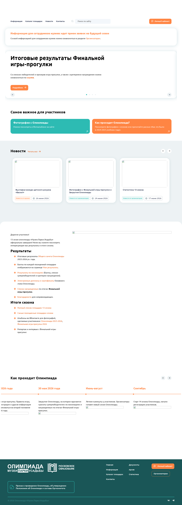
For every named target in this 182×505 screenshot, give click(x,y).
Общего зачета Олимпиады (51, 256)
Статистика (134, 474)
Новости (49, 21)
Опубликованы (18, 76)
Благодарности (24, 297)
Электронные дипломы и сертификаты (35, 281)
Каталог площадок (33, 21)
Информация (16, 21)
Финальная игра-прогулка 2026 (32, 324)
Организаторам (93, 38)
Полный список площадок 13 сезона (34, 308)
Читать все (33, 151)
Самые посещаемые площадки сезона (35, 313)
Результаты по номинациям (30, 273)
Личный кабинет (162, 21)
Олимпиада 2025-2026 (51, 321)
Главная (109, 465)
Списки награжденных (27, 289)
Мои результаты (50, 267)
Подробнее (18, 86)
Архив (131, 470)
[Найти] (72, 21)
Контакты (60, 21)
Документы (134, 465)
